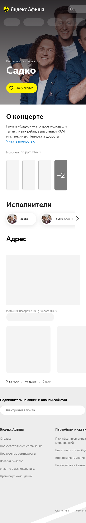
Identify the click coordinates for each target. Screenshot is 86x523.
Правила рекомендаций (16, 476)
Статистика (62, 510)
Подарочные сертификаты (18, 453)
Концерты (31, 381)
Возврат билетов (11, 461)
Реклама (81, 510)
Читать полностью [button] (20, 141)
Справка (5, 438)
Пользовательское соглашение (21, 446)
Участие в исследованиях (17, 468)
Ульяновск (12, 381)
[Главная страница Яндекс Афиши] (6, 9)
